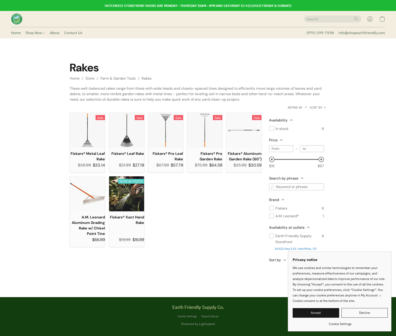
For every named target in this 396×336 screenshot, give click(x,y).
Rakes (146, 78)
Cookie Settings (187, 316)
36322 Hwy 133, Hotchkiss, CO (295, 249)
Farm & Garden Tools (118, 78)
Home (16, 32)
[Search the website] (356, 19)
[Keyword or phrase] (272, 186)
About (55, 32)
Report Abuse (210, 316)
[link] (340, 322)
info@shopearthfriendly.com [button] (361, 32)
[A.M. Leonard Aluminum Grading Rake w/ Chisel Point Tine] (87, 193)
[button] (16, 19)
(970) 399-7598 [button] (320, 32)
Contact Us (73, 32)
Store (89, 78)
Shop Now (34, 32)
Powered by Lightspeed (198, 324)
